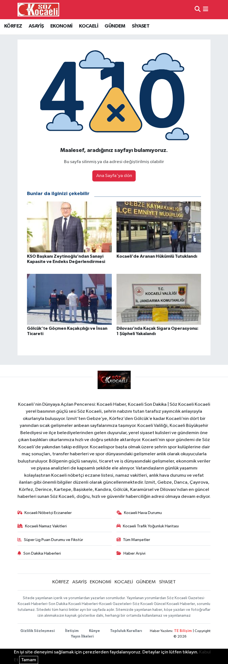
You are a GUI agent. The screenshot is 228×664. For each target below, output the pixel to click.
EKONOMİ (61, 26)
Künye (94, 631)
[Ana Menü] (205, 9)
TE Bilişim (183, 631)
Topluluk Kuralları (126, 631)
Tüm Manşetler (136, 540)
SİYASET (140, 26)
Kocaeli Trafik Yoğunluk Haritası (151, 526)
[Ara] (197, 9)
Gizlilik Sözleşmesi (37, 631)
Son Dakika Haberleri (42, 553)
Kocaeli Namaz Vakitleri (46, 526)
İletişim (72, 631)
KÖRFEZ (13, 26)
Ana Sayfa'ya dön (114, 175)
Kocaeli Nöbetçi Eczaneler (48, 513)
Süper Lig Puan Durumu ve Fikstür (53, 540)
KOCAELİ (88, 26)
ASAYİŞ (36, 26)
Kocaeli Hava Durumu (143, 513)
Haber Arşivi (134, 553)
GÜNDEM (115, 26)
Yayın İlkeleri (82, 636)
